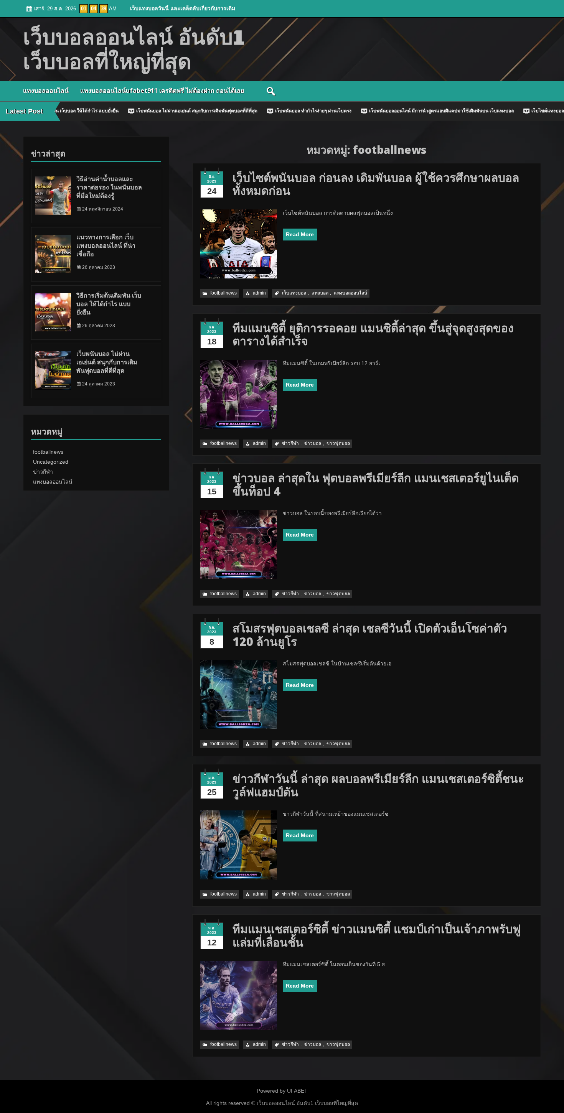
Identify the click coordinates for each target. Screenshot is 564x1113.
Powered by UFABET (282, 1091)
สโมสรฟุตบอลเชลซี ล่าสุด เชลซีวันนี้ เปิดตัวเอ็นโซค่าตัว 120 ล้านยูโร (370, 634)
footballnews (223, 293)
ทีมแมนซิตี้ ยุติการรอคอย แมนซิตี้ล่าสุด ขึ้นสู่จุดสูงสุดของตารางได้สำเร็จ (373, 334)
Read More (300, 234)
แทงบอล (320, 293)
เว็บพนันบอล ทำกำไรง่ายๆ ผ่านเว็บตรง (267, 111)
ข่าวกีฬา (290, 443)
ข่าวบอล (312, 443)
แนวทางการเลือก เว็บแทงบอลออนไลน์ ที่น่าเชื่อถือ (105, 245)
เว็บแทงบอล (294, 293)
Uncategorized (50, 462)
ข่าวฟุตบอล (338, 443)
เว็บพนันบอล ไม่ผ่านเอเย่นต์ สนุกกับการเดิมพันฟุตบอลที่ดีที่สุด (151, 111)
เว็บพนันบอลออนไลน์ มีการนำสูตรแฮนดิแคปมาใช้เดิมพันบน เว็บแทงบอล (395, 111)
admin (259, 293)
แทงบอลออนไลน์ (46, 90)
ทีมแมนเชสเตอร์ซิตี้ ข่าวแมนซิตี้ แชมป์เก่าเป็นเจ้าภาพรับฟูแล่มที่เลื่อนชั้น (377, 935)
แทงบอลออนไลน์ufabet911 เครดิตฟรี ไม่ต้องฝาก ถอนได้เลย (162, 90)
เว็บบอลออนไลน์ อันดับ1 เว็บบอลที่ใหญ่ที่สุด (306, 1103)
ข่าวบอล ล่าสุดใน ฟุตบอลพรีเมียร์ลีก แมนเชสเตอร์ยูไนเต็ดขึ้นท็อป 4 (376, 484)
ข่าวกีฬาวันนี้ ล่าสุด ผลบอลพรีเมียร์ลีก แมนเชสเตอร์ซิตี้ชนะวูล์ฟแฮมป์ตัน (378, 785)
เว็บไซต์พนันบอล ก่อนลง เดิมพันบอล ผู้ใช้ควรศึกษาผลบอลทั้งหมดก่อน (376, 184)
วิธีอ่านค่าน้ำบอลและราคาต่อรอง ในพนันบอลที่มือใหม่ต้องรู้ (109, 187)
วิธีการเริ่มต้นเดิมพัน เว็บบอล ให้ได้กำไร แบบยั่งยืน (108, 304)
